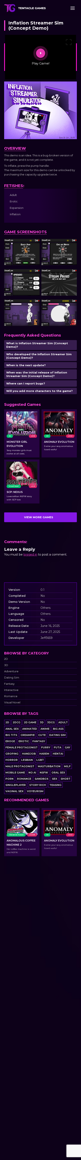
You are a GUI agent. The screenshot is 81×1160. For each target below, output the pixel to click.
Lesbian (27, 759)
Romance (10, 696)
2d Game (30, 722)
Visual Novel (12, 702)
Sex (54, 778)
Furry (45, 747)
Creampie (28, 735)
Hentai (58, 753)
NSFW (44, 772)
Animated (29, 728)
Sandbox (41, 778)
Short (65, 778)
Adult (63, 722)
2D (6, 659)
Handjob (29, 753)
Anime (44, 728)
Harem (44, 753)
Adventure (11, 671)
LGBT (40, 759)
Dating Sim (11, 677)
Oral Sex (58, 772)
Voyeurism (35, 791)
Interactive (11, 690)
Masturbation (49, 766)
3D (6, 665)
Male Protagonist (19, 766)
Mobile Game (15, 772)
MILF (67, 766)
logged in (30, 554)
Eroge (10, 741)
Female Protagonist (21, 747)
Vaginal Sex (14, 791)
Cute (42, 735)
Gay (67, 747)
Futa (57, 747)
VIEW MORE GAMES (38, 517)
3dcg (51, 722)
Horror (11, 759)
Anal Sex (12, 728)
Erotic (23, 741)
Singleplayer (15, 785)
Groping (11, 753)
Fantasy (9, 683)
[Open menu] (72, 8)
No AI (32, 772)
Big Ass (58, 728)
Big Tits (11, 735)
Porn (9, 778)
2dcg (16, 722)
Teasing (55, 785)
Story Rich (37, 785)
